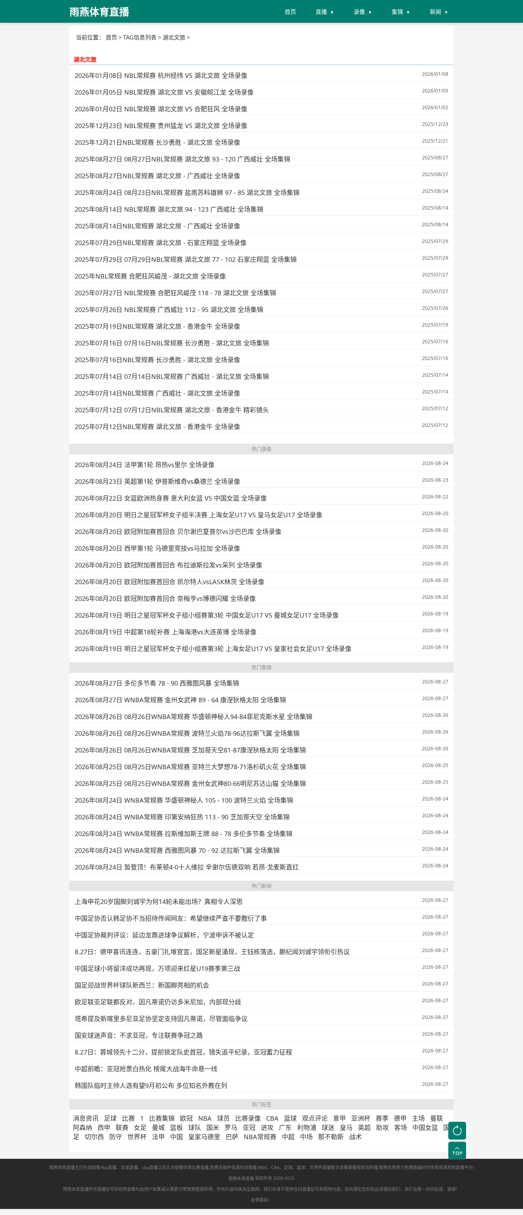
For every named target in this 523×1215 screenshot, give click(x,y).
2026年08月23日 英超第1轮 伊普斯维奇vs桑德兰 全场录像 (157, 481)
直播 (321, 12)
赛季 (382, 1118)
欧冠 (186, 1118)
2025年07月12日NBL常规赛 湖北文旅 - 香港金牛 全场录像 (157, 426)
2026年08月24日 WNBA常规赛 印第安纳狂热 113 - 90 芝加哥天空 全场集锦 (182, 817)
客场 (400, 1127)
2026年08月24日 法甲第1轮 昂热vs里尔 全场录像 (145, 464)
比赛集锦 (162, 1118)
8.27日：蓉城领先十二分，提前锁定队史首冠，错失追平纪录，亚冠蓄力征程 (183, 1052)
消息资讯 (86, 1118)
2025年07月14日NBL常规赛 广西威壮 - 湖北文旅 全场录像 (157, 393)
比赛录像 (248, 1118)
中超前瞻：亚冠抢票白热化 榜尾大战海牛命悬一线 (146, 1069)
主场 (418, 1118)
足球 (110, 1118)
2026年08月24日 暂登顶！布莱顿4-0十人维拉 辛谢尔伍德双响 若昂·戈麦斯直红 (187, 867)
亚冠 (249, 1127)
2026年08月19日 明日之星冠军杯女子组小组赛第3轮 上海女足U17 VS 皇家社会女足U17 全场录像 (213, 648)
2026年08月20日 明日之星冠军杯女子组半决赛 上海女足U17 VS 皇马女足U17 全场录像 (198, 515)
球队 (194, 1127)
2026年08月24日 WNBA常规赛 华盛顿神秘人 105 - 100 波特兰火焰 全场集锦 (184, 800)
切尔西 (94, 1136)
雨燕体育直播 (241, 1179)
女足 (140, 1127)
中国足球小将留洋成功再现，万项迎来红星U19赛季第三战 (157, 968)
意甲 (339, 1118)
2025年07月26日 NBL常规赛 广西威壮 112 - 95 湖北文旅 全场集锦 (169, 309)
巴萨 (232, 1136)
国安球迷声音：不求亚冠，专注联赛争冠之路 (139, 1035)
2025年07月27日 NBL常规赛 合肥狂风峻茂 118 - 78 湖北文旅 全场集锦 (175, 293)
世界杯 (137, 1136)
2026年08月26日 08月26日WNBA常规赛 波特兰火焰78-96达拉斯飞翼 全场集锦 (187, 733)
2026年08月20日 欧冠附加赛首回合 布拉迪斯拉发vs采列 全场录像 (168, 565)
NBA (205, 1118)
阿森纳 (82, 1127)
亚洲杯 (360, 1118)
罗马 (230, 1127)
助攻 (382, 1127)
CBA (272, 1118)
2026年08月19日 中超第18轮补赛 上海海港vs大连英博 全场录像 (166, 632)
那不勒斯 (331, 1136)
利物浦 (306, 1127)
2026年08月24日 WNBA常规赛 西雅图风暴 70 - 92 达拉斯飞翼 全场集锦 (177, 850)
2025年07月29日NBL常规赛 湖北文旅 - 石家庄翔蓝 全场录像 (161, 242)
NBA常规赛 (260, 1136)
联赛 (122, 1127)
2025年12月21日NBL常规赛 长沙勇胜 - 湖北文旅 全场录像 (157, 142)
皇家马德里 (204, 1136)
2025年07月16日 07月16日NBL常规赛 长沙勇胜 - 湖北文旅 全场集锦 (172, 343)
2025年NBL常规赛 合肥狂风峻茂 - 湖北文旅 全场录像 (150, 276)
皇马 (346, 1127)
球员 (223, 1118)
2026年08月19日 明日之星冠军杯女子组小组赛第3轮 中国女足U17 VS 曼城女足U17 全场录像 (207, 615)
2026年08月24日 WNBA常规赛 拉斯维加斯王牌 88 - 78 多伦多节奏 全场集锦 (183, 833)
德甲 (400, 1118)
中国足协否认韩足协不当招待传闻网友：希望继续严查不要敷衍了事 (171, 918)
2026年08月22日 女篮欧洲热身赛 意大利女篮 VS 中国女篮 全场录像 (171, 498)
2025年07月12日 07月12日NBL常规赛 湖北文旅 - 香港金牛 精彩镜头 (172, 410)
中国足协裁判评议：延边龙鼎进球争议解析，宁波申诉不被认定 (164, 935)
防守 (115, 1136)
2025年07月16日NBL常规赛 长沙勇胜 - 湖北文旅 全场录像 (157, 359)
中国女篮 (425, 1127)
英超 (364, 1127)
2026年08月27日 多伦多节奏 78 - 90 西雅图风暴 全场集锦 (157, 683)
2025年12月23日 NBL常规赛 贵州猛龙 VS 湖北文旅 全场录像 (161, 125)
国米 (212, 1127)
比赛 (128, 1118)
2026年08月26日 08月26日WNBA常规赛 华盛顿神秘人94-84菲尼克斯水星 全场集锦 (193, 716)
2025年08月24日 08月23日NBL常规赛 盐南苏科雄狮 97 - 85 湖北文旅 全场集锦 (187, 192)
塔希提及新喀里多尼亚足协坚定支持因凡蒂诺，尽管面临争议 (161, 1018)
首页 (290, 12)
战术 (355, 1136)
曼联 (436, 1118)
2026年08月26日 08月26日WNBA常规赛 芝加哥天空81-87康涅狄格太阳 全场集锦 (190, 750)
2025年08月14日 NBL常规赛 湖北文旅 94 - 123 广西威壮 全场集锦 (169, 209)
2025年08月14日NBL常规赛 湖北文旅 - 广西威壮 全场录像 (157, 226)
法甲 (158, 1136)
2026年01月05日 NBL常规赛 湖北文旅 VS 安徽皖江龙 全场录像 (164, 92)
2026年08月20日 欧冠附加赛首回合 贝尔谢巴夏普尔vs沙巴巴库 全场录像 (178, 531)
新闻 (435, 12)
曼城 (158, 1127)
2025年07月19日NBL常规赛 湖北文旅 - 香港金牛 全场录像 (157, 326)
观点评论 (315, 1118)
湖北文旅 (85, 59)
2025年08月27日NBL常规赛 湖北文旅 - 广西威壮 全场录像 (157, 175)
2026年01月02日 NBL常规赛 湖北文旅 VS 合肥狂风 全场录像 (161, 109)
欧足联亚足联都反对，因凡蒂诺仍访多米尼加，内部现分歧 (158, 1002)
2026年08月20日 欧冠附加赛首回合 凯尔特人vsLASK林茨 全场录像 (169, 581)
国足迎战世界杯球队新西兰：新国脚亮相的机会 (142, 985)
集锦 (397, 12)
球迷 (328, 1127)
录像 (359, 12)
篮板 (176, 1127)
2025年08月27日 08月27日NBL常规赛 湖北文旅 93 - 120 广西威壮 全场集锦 (182, 159)
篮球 (290, 1118)
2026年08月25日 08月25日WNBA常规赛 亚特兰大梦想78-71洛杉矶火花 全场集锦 (190, 766)
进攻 (267, 1127)
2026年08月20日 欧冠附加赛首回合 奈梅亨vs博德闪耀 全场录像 (165, 598)
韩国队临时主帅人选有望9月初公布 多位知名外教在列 (151, 1085)
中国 (176, 1136)
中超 (288, 1136)
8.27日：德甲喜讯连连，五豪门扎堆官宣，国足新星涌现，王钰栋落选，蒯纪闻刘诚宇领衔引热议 (212, 951)
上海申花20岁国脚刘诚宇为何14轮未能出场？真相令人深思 (159, 901)
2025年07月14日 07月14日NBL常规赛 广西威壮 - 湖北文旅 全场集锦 (172, 376)
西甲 (103, 1127)
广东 (285, 1127)
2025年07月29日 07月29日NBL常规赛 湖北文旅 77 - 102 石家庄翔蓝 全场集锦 (186, 259)
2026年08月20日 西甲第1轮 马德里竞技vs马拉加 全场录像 (157, 548)
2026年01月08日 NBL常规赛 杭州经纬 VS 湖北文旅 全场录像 (161, 75)
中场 (306, 1136)
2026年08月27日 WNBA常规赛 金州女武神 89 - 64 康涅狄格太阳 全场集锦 (180, 700)
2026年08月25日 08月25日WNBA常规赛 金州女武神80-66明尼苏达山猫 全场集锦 (190, 783)
